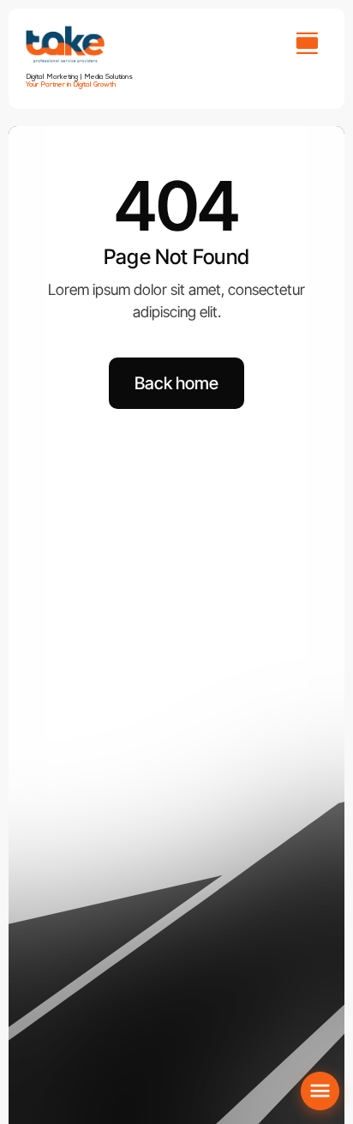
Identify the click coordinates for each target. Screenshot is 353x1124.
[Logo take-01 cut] (65, 30)
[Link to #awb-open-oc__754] (306, 42)
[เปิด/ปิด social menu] (320, 1091)
